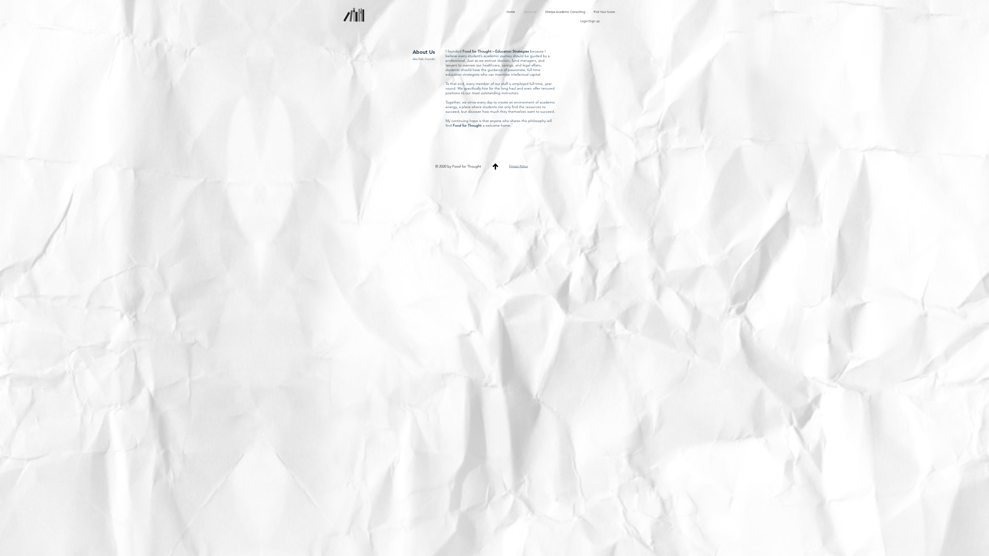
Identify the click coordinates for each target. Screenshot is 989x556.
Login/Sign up (590, 21)
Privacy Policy (518, 166)
